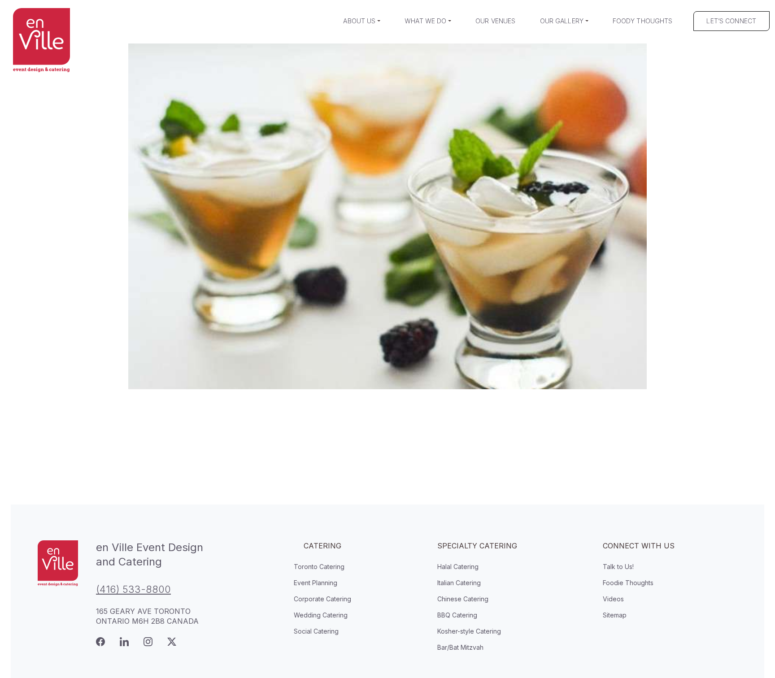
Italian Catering (459, 583)
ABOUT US (359, 21)
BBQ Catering (457, 615)
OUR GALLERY (562, 21)
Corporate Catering (322, 599)
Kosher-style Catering (469, 631)
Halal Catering (458, 566)
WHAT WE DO (425, 21)
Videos (613, 599)
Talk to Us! (618, 566)
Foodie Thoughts (628, 583)
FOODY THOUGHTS (643, 21)
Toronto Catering (319, 566)
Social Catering (316, 631)
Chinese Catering (462, 599)
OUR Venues (495, 21)
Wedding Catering (321, 615)
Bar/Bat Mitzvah (460, 647)
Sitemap (615, 615)
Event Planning (315, 583)
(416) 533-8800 (133, 589)
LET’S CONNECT (731, 21)
